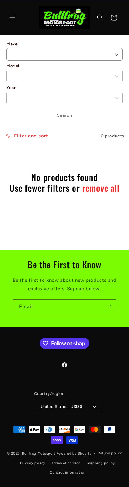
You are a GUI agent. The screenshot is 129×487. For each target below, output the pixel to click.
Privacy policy (32, 463)
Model (12, 66)
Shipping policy (101, 463)
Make (12, 44)
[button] (12, 17)
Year (11, 87)
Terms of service (66, 463)
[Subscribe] (109, 306)
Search (64, 115)
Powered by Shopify (74, 454)
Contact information (67, 472)
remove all (101, 188)
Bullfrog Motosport (38, 454)
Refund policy (110, 453)
